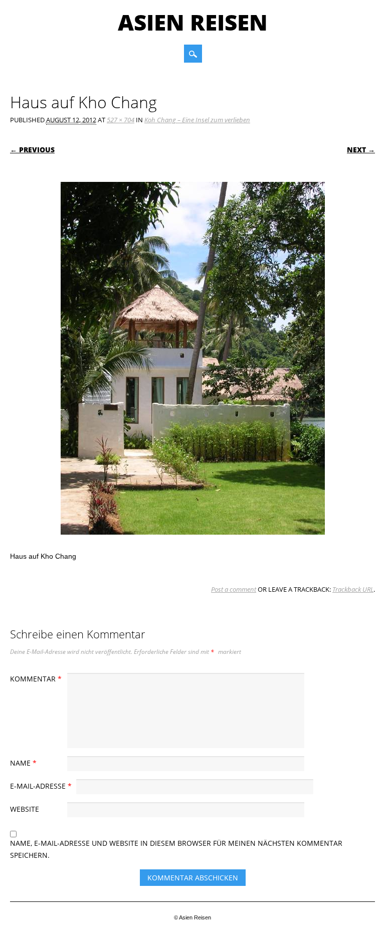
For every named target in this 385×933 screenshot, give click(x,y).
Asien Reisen (193, 22)
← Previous (32, 149)
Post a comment (233, 589)
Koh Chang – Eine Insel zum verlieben (197, 119)
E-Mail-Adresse (41, 786)
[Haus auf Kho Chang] (193, 544)
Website (24, 809)
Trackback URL (352, 589)
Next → (361, 149)
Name (23, 763)
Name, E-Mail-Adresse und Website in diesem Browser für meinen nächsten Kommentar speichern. (176, 849)
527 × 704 (120, 119)
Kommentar (36, 678)
